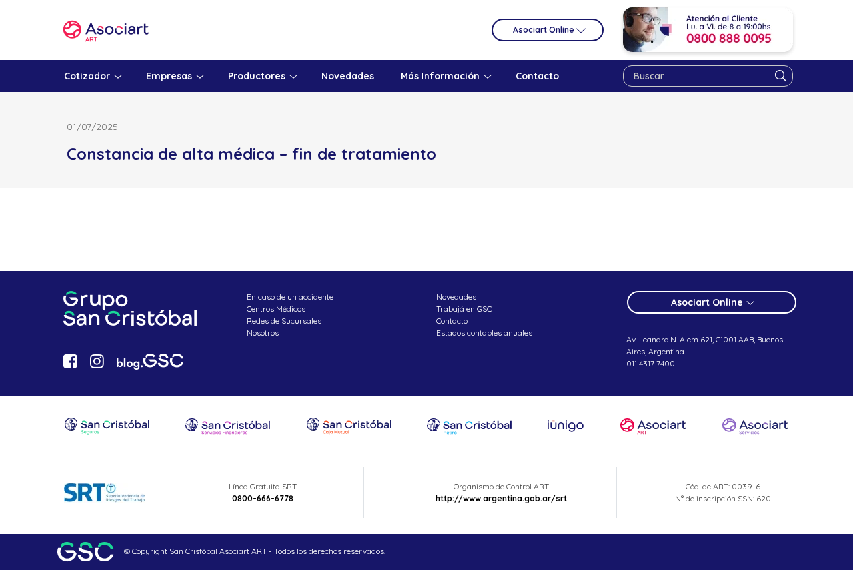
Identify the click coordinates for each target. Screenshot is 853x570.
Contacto (452, 321)
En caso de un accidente (290, 297)
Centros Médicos (276, 309)
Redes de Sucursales (284, 321)
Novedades (456, 297)
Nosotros (263, 333)
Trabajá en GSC (464, 309)
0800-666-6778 (262, 498)
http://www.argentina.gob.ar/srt (501, 498)
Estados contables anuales (484, 333)
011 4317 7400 (650, 363)
